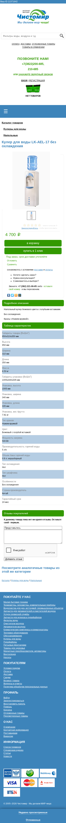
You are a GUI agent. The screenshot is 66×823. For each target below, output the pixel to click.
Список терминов (12, 747)
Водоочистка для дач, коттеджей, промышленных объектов (33, 608)
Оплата (7, 671)
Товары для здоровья (14, 648)
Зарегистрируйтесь (29, 228)
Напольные (11, 135)
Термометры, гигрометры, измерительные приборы (29, 605)
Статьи (7, 753)
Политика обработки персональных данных (26, 687)
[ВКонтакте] (9, 294)
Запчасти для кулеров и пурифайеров (23, 617)
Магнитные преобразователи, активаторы (25, 651)
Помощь (8, 707)
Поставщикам (10, 733)
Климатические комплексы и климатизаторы (26, 629)
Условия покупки (12, 668)
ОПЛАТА (16, 44)
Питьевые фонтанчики (15, 645)
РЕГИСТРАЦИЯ (37, 80)
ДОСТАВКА (26, 44)
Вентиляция (10, 654)
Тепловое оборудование (16, 633)
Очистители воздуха (14, 623)
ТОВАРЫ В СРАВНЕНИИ (33, 47)
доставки (38, 270)
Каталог (6, 580)
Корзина (8, 710)
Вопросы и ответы (13, 683)
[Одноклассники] (16, 294)
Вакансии (8, 736)
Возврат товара (11, 680)
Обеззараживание (13, 636)
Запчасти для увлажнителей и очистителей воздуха (30, 611)
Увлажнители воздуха (14, 626)
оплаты (49, 270)
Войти (7, 698)
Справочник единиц (13, 750)
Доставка (8, 674)
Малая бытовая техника (16, 602)
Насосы (7, 657)
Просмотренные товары (16, 716)
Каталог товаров (12, 122)
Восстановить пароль (14, 704)
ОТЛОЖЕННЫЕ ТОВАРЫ (43, 44)
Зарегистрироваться (14, 700)
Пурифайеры (10, 642)
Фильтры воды (11, 620)
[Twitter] (12, 294)
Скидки (7, 677)
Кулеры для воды (15, 129)
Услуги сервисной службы (16, 614)
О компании (9, 727)
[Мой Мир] (20, 294)
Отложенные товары (14, 713)
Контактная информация (16, 730)
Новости (8, 756)
